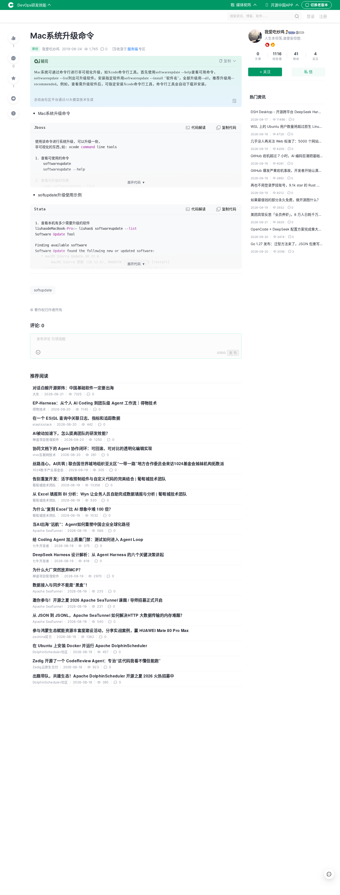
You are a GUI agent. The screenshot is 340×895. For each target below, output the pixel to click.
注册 (323, 16)
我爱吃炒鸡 (274, 31)
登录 (311, 16)
